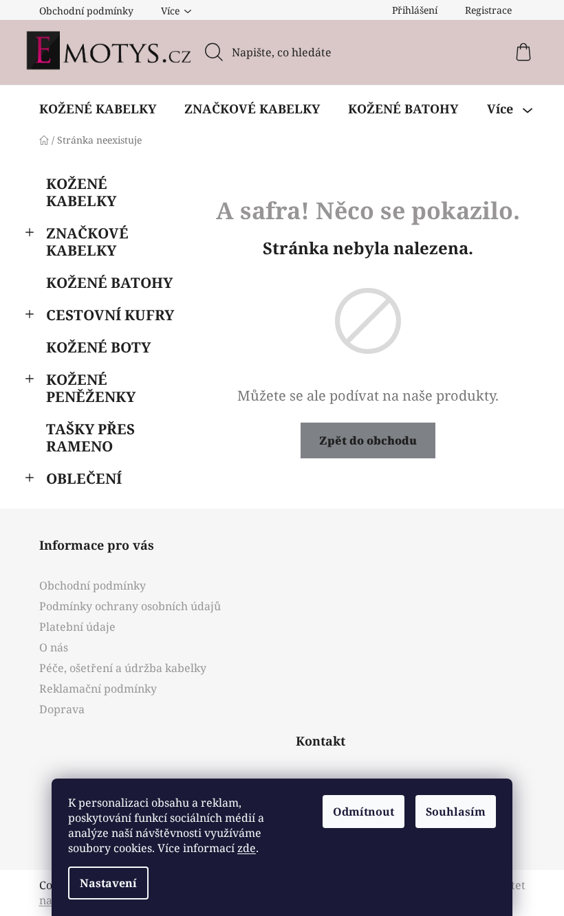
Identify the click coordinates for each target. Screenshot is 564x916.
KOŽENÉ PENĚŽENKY (90, 388)
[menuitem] (97, 108)
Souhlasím (456, 811)
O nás (53, 647)
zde (246, 848)
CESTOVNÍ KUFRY (110, 314)
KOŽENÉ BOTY (98, 347)
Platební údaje (77, 626)
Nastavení (108, 883)
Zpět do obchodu (368, 440)
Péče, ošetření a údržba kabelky (122, 667)
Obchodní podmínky (86, 10)
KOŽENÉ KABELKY (81, 192)
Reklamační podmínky (98, 688)
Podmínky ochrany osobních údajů (130, 606)
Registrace (488, 9)
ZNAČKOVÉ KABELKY (87, 241)
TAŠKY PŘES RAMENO (90, 437)
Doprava (62, 709)
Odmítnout (363, 811)
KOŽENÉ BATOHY (109, 282)
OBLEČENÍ (84, 478)
